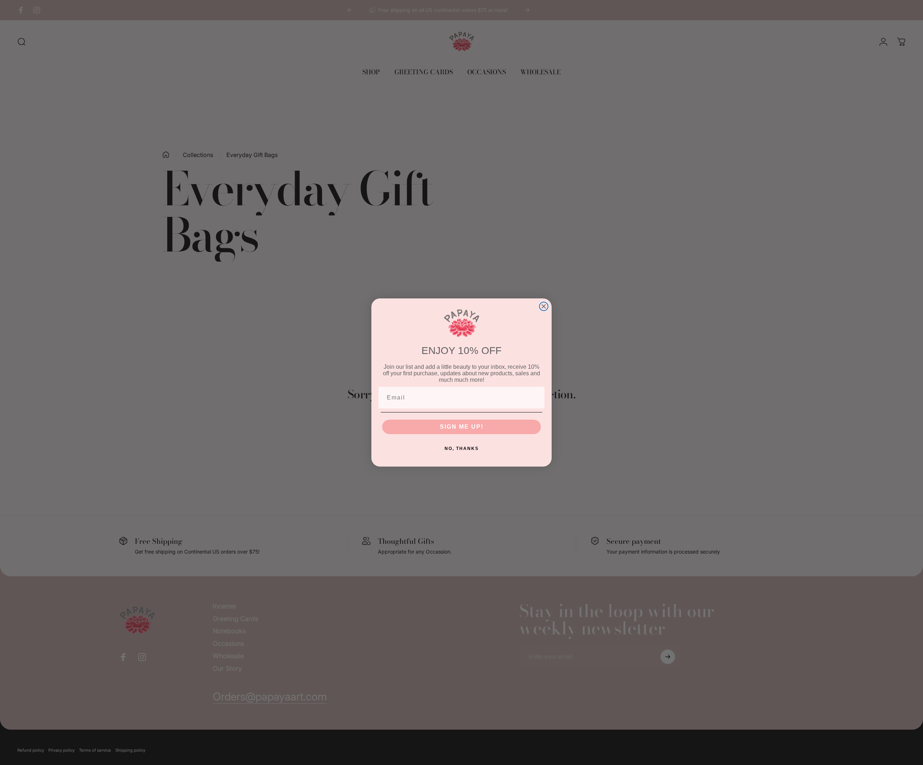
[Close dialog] (543, 306)
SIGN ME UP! (461, 427)
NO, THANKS (462, 448)
